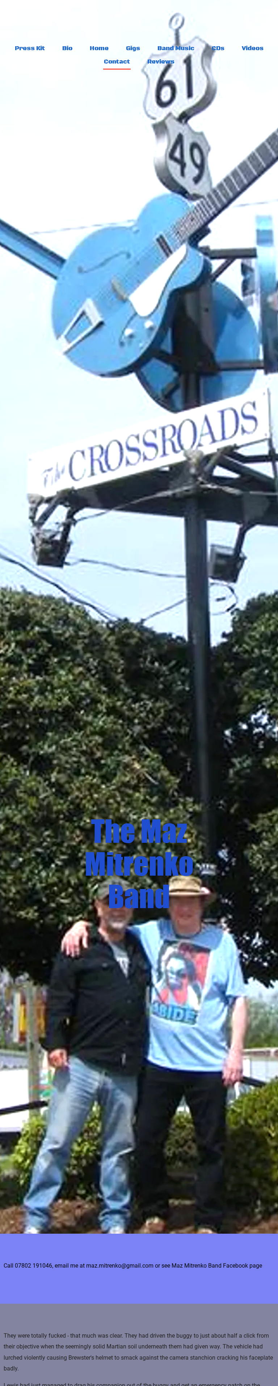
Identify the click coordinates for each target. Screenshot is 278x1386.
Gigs (133, 48)
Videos (253, 48)
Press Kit (30, 48)
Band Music (175, 48)
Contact (117, 62)
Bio (67, 48)
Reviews (160, 62)
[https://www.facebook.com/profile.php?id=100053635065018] (139, 23)
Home (99, 48)
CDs (218, 48)
